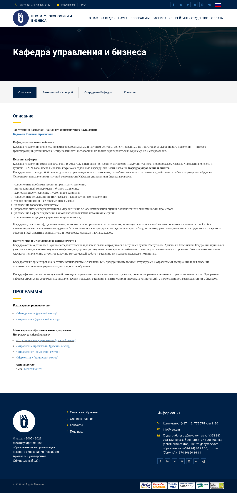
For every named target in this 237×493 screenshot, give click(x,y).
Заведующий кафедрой (58, 92)
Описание (24, 92)
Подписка (76, 431)
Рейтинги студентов (191, 18)
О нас (93, 18)
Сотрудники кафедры (98, 92)
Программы (140, 18)
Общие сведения (82, 418)
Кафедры (108, 18)
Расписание (162, 18)
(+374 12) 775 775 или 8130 (34, 4)
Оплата (217, 18)
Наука (123, 18)
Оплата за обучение (84, 412)
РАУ (83, 4)
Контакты (130, 92)
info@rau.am (68, 4)
